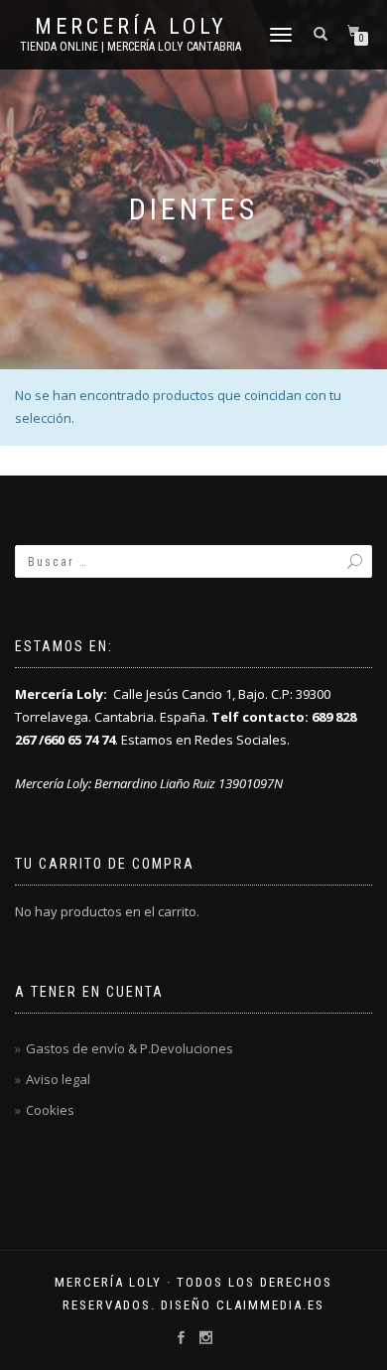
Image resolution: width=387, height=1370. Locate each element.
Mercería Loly (131, 27)
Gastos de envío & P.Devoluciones (129, 1048)
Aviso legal (58, 1079)
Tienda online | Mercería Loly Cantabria (130, 47)
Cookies (50, 1110)
